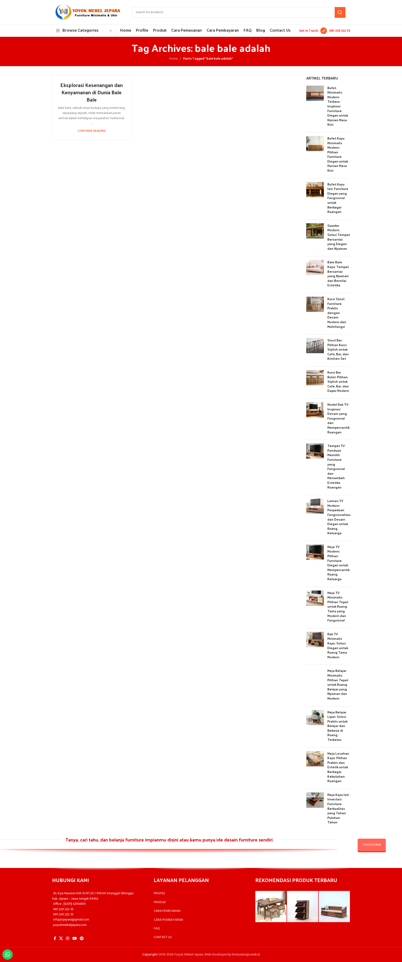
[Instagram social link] (68, 938)
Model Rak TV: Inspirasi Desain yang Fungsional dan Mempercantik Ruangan (338, 418)
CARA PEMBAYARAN (168, 920)
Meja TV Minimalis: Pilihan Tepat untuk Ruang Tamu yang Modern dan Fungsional (337, 606)
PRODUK (160, 902)
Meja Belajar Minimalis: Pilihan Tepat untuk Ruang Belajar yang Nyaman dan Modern (337, 684)
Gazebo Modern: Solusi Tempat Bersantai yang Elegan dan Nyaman (338, 237)
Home (173, 58)
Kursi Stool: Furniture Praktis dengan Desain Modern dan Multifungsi (336, 313)
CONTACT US (163, 937)
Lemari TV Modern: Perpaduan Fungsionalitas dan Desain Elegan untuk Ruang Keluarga (339, 517)
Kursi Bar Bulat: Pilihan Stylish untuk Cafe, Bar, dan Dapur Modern (338, 381)
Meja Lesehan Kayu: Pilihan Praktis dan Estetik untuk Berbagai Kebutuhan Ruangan (338, 767)
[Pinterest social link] (81, 938)
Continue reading (92, 131)
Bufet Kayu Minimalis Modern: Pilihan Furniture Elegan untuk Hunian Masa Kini (337, 154)
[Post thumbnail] (315, 107)
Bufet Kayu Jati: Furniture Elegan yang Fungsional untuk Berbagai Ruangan (337, 198)
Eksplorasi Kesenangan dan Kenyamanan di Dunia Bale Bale (91, 92)
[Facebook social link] (55, 938)
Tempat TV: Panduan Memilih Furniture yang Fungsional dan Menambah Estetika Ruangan (336, 466)
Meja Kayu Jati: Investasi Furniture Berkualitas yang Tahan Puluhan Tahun (338, 808)
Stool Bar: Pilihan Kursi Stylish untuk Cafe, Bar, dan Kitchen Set (338, 349)
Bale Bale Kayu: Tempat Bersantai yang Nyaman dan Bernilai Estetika (338, 273)
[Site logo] (87, 12)
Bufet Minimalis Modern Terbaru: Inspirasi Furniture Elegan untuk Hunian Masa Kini (337, 106)
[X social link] (61, 938)
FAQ (157, 928)
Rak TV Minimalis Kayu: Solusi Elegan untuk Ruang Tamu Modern (337, 645)
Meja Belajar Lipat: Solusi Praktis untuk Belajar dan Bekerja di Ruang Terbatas (337, 726)
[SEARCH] (340, 12)
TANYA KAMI (372, 845)
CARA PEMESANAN (167, 911)
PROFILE (159, 893)
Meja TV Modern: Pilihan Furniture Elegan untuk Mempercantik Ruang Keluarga (338, 563)
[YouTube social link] (74, 938)
